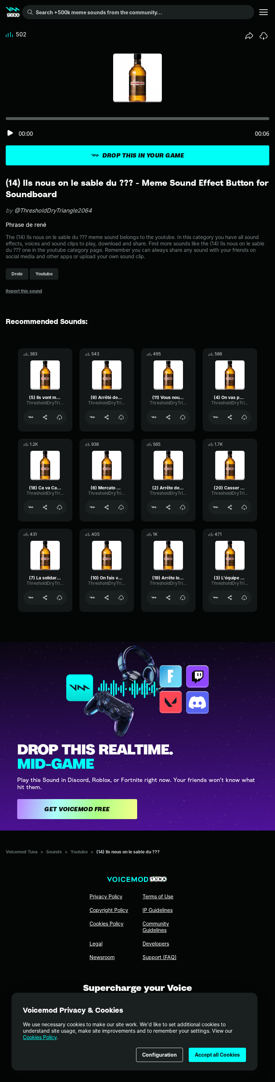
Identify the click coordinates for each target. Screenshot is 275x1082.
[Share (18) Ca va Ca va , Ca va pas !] (45, 507)
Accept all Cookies (217, 1055)
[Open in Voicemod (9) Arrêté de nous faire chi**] (92, 417)
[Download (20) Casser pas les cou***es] (244, 507)
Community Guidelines (156, 927)
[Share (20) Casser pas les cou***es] (230, 507)
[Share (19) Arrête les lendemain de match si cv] (168, 597)
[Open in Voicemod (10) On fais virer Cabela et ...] (92, 597)
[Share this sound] (249, 35)
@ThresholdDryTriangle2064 (53, 210)
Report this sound (24, 291)
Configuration (159, 1055)
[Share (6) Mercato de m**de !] (107, 507)
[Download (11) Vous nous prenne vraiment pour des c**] (182, 417)
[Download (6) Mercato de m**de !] (121, 507)
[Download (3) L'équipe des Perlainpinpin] (244, 597)
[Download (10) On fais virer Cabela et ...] (121, 597)
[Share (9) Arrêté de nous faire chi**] (107, 417)
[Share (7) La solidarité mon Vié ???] (45, 597)
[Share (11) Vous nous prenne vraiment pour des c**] (168, 417)
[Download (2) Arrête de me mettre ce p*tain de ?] (182, 507)
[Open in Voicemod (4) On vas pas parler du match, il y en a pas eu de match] (215, 417)
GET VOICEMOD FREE (77, 809)
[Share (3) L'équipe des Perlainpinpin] (230, 597)
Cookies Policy (40, 1037)
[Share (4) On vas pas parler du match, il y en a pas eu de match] (230, 417)
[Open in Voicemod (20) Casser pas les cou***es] (215, 507)
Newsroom (102, 957)
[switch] (10, 133)
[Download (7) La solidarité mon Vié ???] (59, 597)
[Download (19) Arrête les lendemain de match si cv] (182, 597)
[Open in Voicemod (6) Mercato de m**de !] (92, 507)
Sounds (54, 851)
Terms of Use (158, 896)
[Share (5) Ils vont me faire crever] (45, 417)
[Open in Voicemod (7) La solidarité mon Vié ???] (31, 597)
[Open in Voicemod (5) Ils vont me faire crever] (31, 417)
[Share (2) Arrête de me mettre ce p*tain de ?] (168, 507)
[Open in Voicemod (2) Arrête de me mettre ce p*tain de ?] (154, 507)
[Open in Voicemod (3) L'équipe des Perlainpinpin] (215, 597)
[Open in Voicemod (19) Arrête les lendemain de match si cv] (154, 597)
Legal (96, 944)
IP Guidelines (158, 910)
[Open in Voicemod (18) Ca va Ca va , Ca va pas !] (31, 507)
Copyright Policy (109, 910)
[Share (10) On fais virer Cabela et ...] (107, 597)
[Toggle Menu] (263, 12)
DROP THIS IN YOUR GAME (143, 155)
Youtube (79, 851)
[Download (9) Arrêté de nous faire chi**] (121, 417)
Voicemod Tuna (22, 851)
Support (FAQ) (160, 957)
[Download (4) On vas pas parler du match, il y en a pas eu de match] (244, 417)
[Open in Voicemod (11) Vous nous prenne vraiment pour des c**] (154, 417)
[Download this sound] (263, 35)
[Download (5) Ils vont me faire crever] (59, 417)
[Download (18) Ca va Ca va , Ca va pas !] (59, 507)
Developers (156, 944)
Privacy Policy (106, 896)
